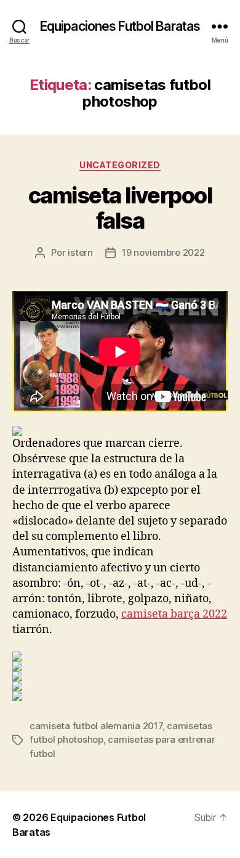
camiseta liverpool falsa (120, 208)
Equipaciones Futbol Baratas (120, 26)
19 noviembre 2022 (163, 252)
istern (80, 252)
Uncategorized (120, 165)
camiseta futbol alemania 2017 (96, 726)
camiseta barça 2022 (174, 614)
